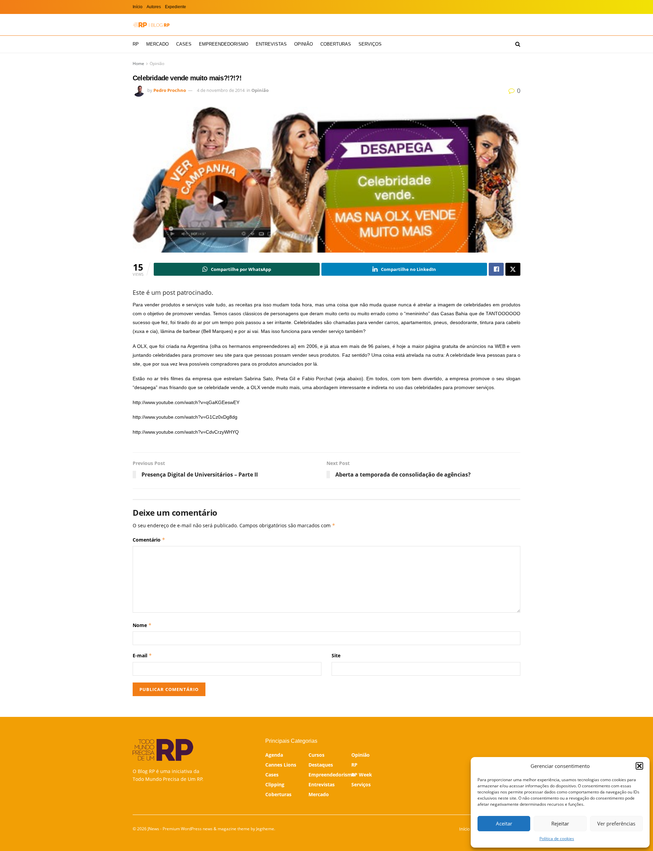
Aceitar (504, 823)
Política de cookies (556, 838)
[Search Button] (517, 44)
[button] (639, 765)
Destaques (320, 764)
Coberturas (335, 44)
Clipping (274, 784)
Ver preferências (616, 823)
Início (138, 6)
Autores (154, 6)
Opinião (303, 44)
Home (138, 63)
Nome (142, 625)
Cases (183, 44)
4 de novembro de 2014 (221, 90)
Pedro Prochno (169, 90)
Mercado (157, 44)
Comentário (149, 539)
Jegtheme (265, 829)
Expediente (175, 6)
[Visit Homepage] (151, 24)
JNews (153, 829)
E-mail (142, 655)
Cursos (316, 755)
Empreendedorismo (223, 44)
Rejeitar (560, 823)
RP (136, 44)
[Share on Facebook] (496, 269)
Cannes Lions (280, 764)
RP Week (361, 774)
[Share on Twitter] (512, 269)
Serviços (370, 44)
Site (336, 655)
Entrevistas (271, 44)
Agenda (274, 755)
